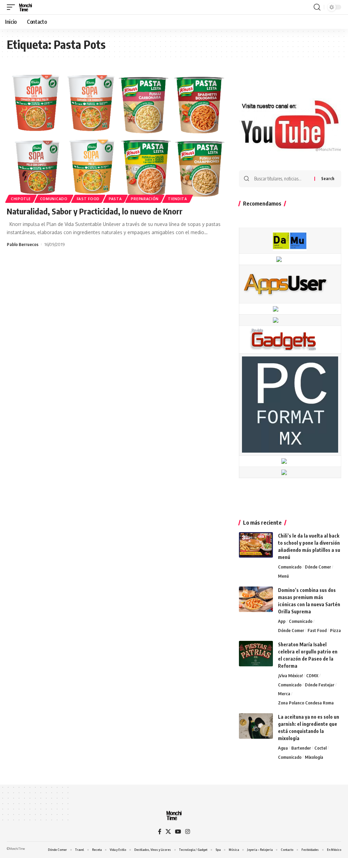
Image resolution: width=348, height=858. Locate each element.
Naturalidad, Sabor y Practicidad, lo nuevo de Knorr (94, 211)
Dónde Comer (318, 567)
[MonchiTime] (25, 7)
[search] (317, 7)
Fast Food (88, 199)
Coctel (320, 748)
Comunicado (54, 199)
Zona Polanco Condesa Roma (306, 702)
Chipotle (21, 199)
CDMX (312, 675)
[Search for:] (281, 178)
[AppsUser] (285, 283)
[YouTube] (178, 831)
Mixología (314, 757)
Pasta (115, 199)
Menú (283, 576)
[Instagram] (188, 831)
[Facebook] (159, 831)
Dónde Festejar (319, 684)
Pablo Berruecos (22, 244)
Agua (283, 748)
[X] (168, 831)
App (281, 621)
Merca (284, 693)
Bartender (301, 748)
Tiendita (177, 199)
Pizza (335, 630)
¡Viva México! (290, 675)
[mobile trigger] (12, 7)
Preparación (145, 199)
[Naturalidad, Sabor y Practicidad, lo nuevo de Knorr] (116, 135)
